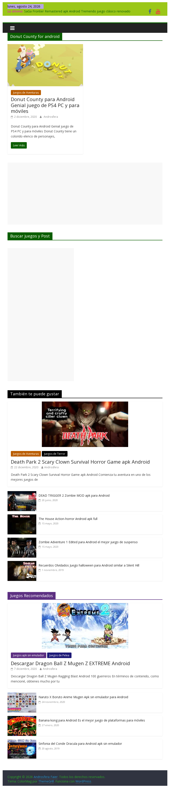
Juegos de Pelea (59, 655)
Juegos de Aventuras (26, 92)
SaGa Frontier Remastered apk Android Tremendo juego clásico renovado (77, 11)
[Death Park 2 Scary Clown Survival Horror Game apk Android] (85, 404)
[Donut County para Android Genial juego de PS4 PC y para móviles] (45, 46)
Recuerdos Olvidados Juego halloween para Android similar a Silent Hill (89, 565)
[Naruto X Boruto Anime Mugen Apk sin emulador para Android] (22, 695)
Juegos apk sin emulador (28, 655)
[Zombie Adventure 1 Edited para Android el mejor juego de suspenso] (22, 540)
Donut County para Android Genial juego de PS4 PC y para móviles (45, 105)
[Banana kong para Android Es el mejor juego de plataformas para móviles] (22, 718)
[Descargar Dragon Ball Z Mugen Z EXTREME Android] (85, 605)
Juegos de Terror (54, 454)
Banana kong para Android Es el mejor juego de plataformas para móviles (92, 720)
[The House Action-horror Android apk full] (22, 517)
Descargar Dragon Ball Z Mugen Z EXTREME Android (70, 663)
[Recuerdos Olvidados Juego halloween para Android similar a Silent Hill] (22, 563)
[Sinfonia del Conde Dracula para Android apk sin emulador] (22, 741)
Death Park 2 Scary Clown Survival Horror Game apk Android (80, 461)
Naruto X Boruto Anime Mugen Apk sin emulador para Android (83, 697)
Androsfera (51, 117)
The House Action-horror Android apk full (68, 519)
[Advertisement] (85, 194)
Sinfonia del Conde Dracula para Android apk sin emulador (80, 743)
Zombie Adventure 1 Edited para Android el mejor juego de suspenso (88, 542)
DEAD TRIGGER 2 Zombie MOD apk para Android (74, 495)
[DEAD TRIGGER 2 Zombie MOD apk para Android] (22, 493)
